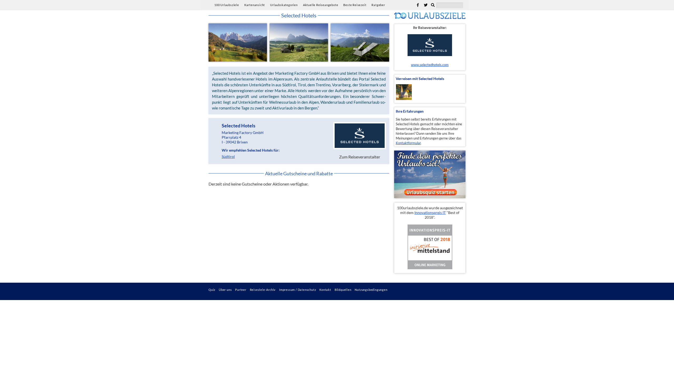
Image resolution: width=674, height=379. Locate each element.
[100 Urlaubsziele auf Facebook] (418, 5)
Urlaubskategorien (284, 5)
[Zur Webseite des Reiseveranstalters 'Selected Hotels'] (430, 44)
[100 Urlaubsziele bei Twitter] (425, 5)
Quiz (212, 289)
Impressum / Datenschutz (297, 289)
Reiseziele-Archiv (263, 289)
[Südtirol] (238, 42)
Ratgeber (378, 5)
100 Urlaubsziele (226, 5)
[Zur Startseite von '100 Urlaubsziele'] (429, 17)
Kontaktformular (408, 143)
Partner (240, 289)
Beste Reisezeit (354, 5)
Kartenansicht (254, 5)
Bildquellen (343, 289)
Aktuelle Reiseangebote (320, 5)
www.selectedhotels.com (430, 65)
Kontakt (325, 289)
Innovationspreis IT (430, 212)
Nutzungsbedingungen (371, 289)
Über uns (225, 289)
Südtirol (228, 156)
